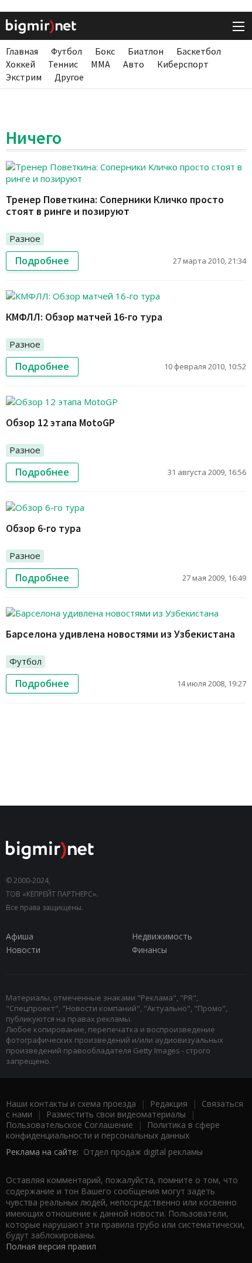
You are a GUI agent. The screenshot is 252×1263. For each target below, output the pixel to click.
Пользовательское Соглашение (69, 1124)
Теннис (63, 64)
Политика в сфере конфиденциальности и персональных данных (113, 1130)
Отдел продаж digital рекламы (143, 1151)
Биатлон (146, 51)
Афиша (19, 936)
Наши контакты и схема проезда (71, 1103)
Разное (24, 238)
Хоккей (20, 64)
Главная (22, 51)
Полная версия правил (51, 1246)
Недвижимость (162, 936)
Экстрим (24, 77)
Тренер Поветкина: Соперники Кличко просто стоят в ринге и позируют (115, 205)
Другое (69, 77)
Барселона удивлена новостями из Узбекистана (120, 634)
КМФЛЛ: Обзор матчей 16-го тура (84, 317)
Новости (23, 949)
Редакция (169, 1103)
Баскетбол (198, 51)
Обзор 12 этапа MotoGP (60, 422)
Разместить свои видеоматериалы (116, 1114)
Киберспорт (183, 64)
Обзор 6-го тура (43, 528)
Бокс (105, 51)
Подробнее (42, 260)
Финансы (149, 949)
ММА (100, 64)
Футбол (66, 51)
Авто (133, 64)
